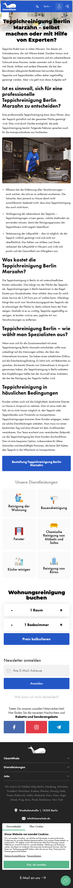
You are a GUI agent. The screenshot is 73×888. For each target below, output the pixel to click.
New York (57, 799)
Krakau (35, 791)
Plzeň (35, 799)
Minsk (13, 799)
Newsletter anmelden (22, 660)
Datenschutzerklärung (14, 856)
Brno (27, 799)
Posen (10, 795)
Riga (63, 795)
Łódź (62, 791)
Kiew (49, 795)
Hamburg (50, 786)
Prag (21, 799)
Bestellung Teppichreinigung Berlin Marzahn (36, 463)
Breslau (44, 791)
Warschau (24, 791)
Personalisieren (34, 856)
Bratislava (44, 799)
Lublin (30, 795)
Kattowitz (20, 795)
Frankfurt (12, 791)
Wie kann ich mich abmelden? (36, 697)
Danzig (54, 791)
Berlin (40, 786)
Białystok (40, 795)
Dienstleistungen (14, 767)
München (62, 786)
